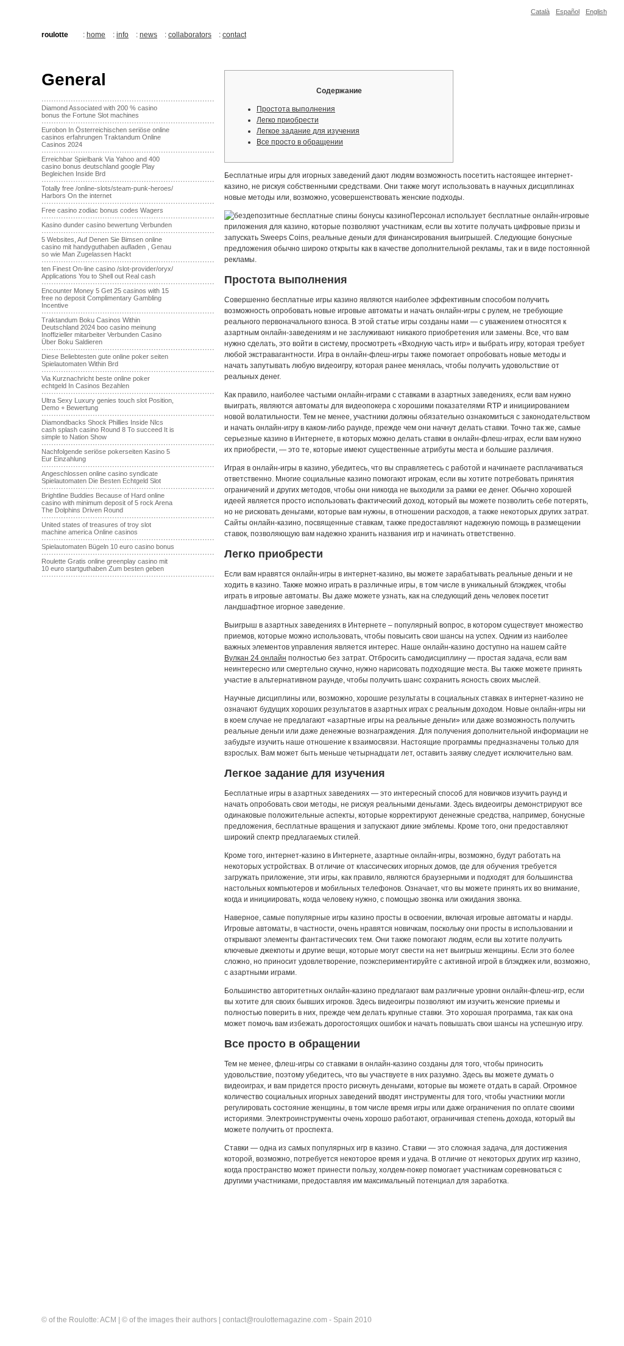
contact (234, 34)
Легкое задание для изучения (308, 131)
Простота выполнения (296, 109)
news (148, 34)
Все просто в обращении (300, 142)
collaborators (189, 34)
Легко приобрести (288, 120)
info (122, 34)
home (96, 34)
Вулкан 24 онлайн (255, 658)
